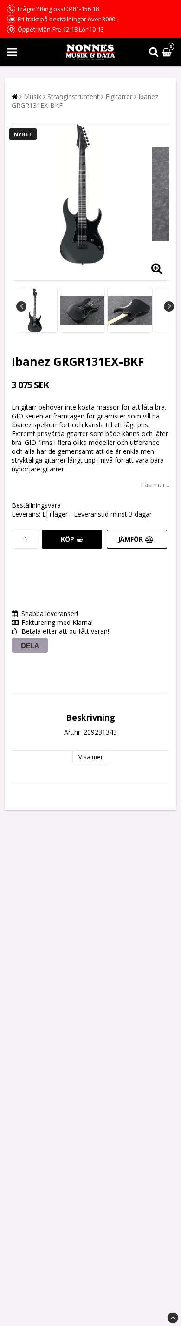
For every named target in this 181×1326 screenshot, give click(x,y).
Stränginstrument (73, 96)
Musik (32, 96)
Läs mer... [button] (155, 484)
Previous (21, 306)
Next (169, 306)
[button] (168, 52)
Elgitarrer (118, 96)
